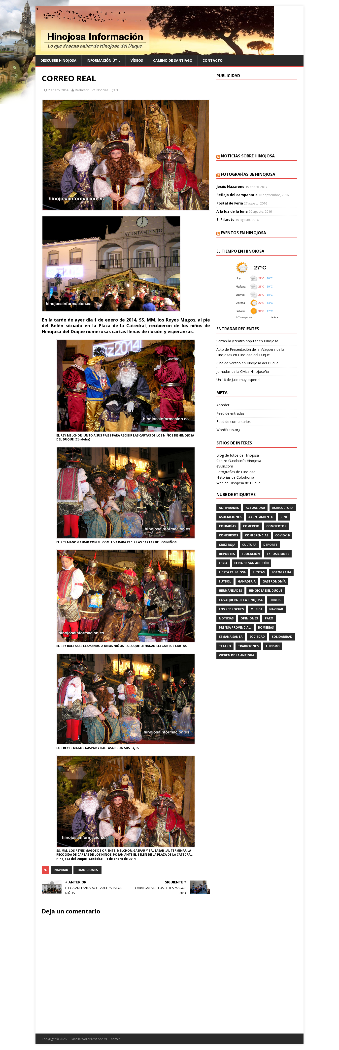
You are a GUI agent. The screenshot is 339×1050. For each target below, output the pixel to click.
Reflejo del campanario (237, 194)
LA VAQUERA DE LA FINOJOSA (241, 600)
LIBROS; (275, 600)
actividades (229, 508)
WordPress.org (228, 429)
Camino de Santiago (172, 60)
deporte (270, 545)
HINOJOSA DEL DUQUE (265, 590)
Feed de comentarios (233, 421)
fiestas (259, 572)
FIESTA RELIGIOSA (232, 572)
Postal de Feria (229, 203)
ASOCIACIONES (230, 517)
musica (256, 609)
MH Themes (112, 1039)
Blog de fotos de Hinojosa (237, 455)
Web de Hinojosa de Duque (238, 483)
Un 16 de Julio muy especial (238, 379)
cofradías (227, 526)
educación (251, 554)
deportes (227, 554)
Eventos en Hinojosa (243, 232)
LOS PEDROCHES (231, 609)
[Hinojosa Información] (154, 52)
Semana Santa (230, 637)
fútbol (225, 581)
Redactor (82, 90)
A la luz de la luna (232, 211)
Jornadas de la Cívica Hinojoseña (242, 371)
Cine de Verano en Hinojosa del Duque (247, 363)
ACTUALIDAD (255, 508)
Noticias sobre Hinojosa (248, 156)
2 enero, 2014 (58, 90)
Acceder (222, 405)
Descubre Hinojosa (58, 60)
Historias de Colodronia (235, 477)
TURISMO (273, 646)
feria (223, 563)
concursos (228, 535)
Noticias (102, 90)
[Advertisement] (256, 116)
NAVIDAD (61, 870)
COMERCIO (251, 526)
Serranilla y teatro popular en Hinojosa (247, 341)
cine (284, 517)
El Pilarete (225, 219)
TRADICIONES (87, 870)
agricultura (282, 508)
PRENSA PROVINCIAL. (235, 627)
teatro (225, 646)
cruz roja (227, 545)
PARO (269, 618)
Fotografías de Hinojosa (248, 174)
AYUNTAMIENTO (260, 517)
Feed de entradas (230, 413)
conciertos (276, 526)
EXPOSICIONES (278, 554)
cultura (249, 545)
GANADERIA (247, 581)
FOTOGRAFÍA (281, 572)
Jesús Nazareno (230, 186)
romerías (266, 627)
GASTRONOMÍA (274, 581)
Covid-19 (282, 535)
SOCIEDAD (257, 637)
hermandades (230, 590)
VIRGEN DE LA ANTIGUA (236, 655)
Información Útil (103, 60)
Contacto (213, 60)
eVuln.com (224, 466)
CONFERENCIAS (256, 535)
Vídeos (137, 60)
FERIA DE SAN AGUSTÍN (251, 563)
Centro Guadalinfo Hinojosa (238, 460)
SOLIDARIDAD (282, 637)
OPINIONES (249, 618)
